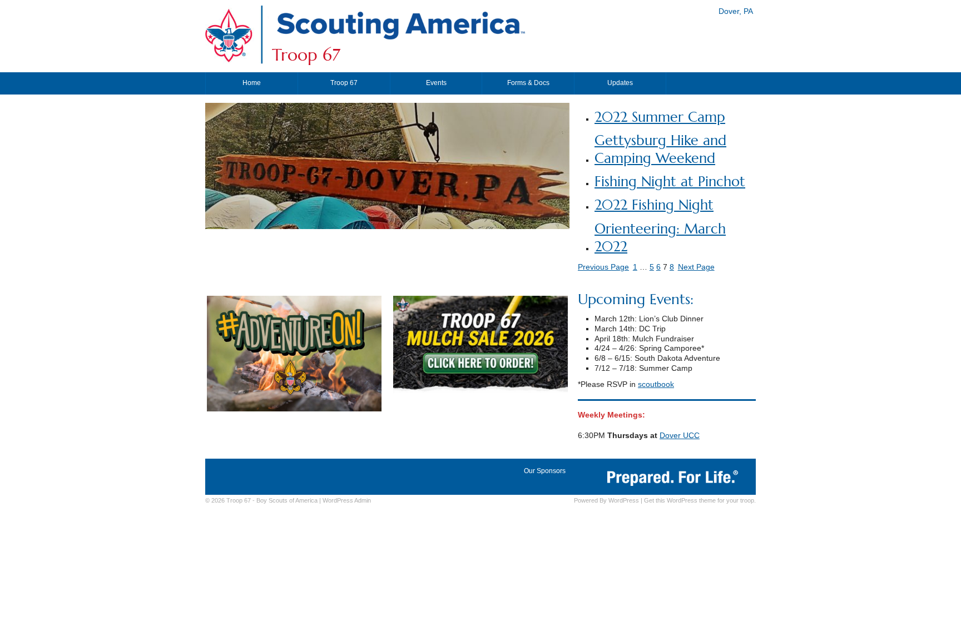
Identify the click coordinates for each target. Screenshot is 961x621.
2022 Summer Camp (660, 117)
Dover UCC (680, 435)
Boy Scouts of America (287, 500)
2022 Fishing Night (654, 204)
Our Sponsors (545, 471)
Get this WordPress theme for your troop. (700, 500)
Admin (347, 500)
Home (251, 83)
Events (436, 83)
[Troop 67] (400, 40)
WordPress (623, 500)
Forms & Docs (528, 83)
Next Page (696, 267)
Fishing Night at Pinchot (670, 181)
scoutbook (656, 384)
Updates (620, 83)
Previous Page (603, 267)
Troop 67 (306, 55)
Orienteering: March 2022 (660, 237)
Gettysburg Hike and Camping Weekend (660, 149)
